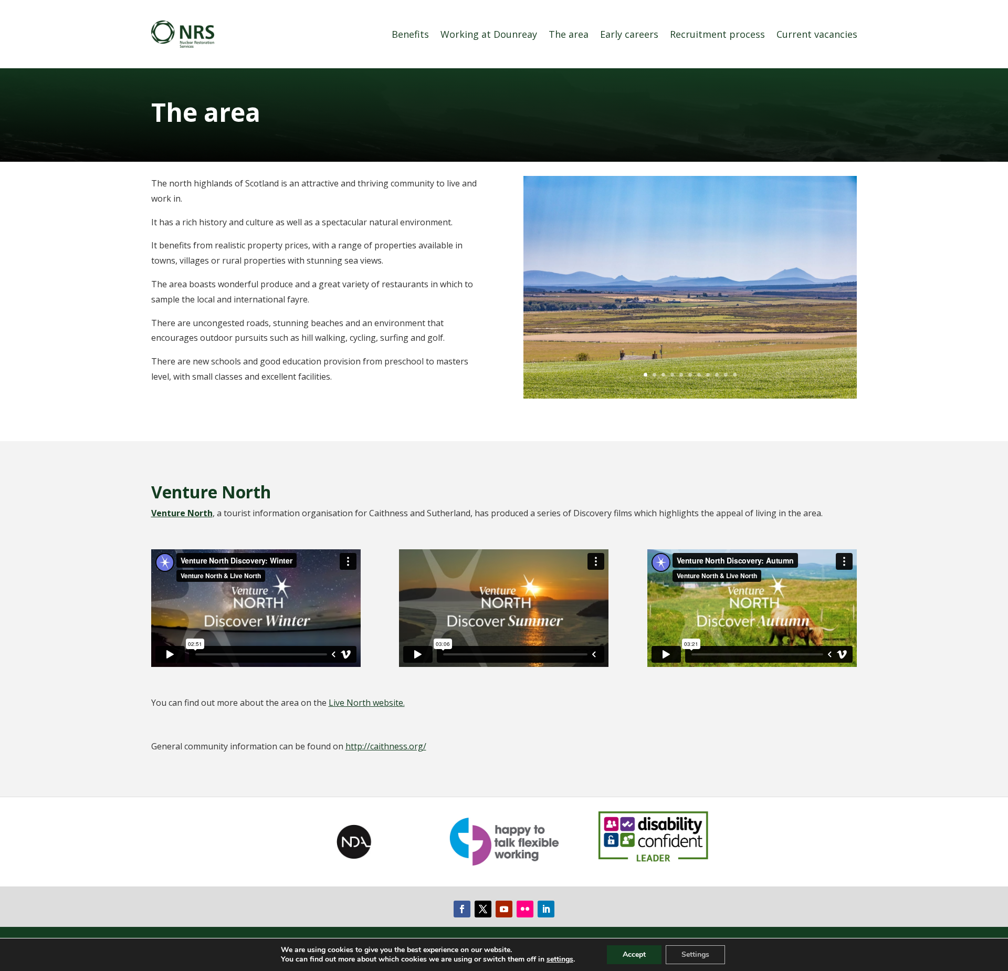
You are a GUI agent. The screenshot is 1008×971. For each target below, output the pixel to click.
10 (726, 375)
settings (560, 959)
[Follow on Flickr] (525, 909)
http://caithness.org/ (385, 746)
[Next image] (855, 287)
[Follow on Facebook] (462, 909)
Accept (634, 954)
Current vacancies (816, 34)
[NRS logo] (182, 34)
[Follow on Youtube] (504, 909)
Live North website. (367, 702)
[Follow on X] (483, 909)
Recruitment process (717, 34)
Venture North (182, 513)
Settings (695, 954)
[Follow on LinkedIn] (546, 909)
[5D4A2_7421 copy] (690, 395)
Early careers (629, 34)
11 (735, 375)
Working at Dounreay (488, 34)
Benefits (410, 34)
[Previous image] (524, 287)
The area (569, 34)
